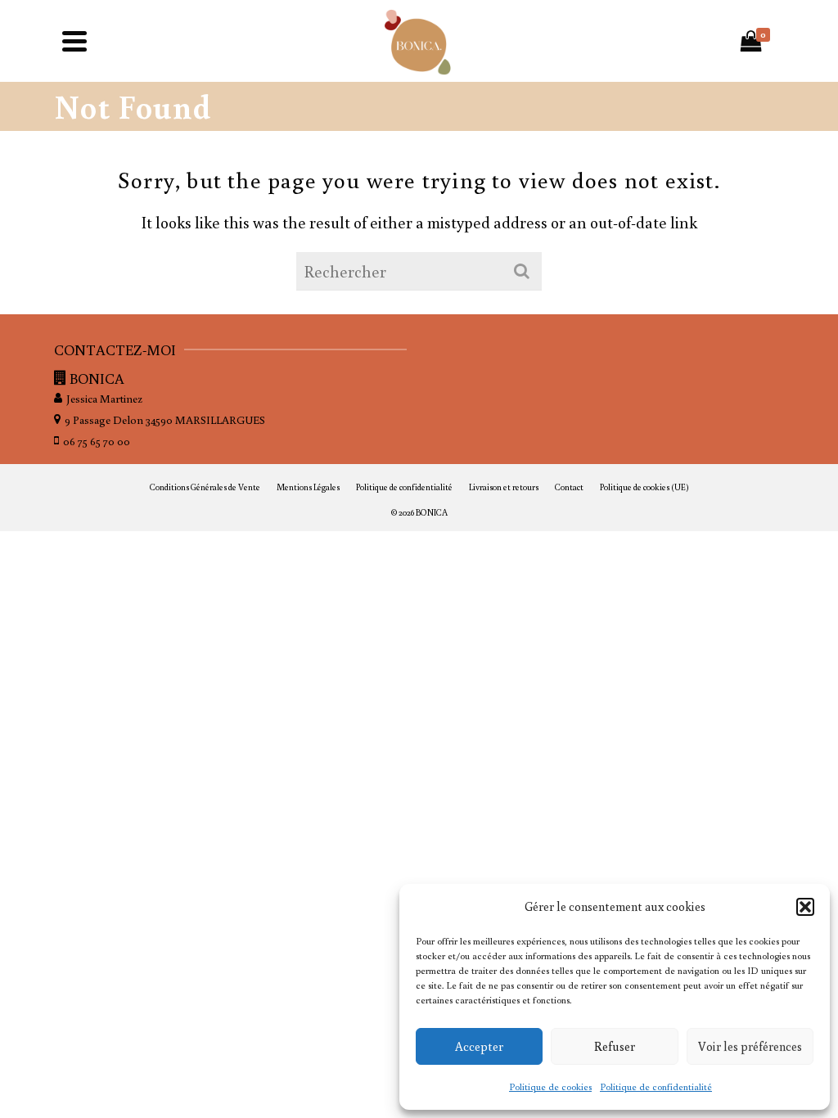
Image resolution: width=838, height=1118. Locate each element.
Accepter (479, 1046)
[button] (805, 907)
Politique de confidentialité (656, 1086)
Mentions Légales (308, 487)
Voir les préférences (750, 1046)
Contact (569, 487)
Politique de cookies (550, 1086)
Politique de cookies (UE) (644, 487)
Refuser (614, 1046)
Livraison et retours (503, 487)
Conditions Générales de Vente (205, 487)
